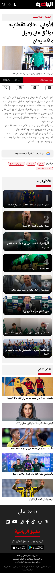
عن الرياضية (38, 559)
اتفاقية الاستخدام (18, 559)
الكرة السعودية (38, 17)
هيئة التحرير (29, 559)
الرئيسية (48, 17)
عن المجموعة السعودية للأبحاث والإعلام (27, 562)
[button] (9, 4)
